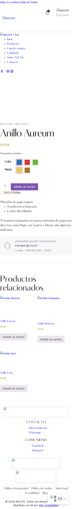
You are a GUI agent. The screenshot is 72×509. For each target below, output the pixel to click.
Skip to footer (29, 2)
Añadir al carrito (24, 186)
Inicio (2, 124)
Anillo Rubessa (45, 323)
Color (8, 161)
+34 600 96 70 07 (26, 245)
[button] (67, 24)
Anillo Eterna (7, 321)
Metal (8, 169)
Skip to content (10, 2)
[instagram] (12, 71)
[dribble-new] (8, 71)
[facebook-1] (2, 71)
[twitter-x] (5, 71)
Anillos (9, 124)
